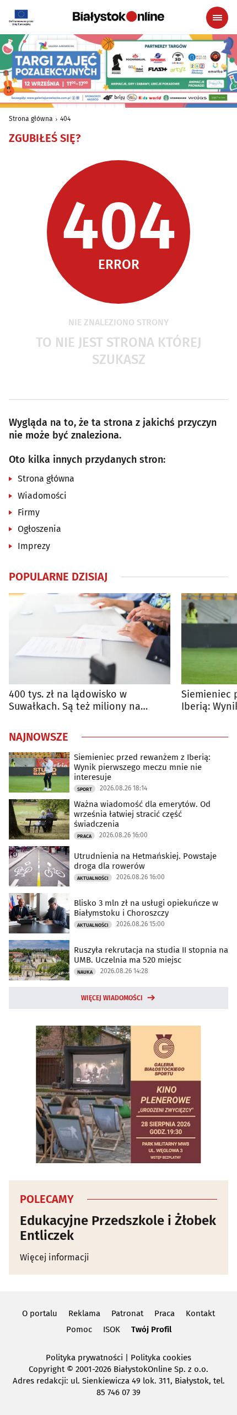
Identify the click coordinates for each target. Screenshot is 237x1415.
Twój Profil (151, 1329)
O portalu (39, 1313)
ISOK (111, 1329)
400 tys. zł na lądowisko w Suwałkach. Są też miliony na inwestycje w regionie (75, 700)
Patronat (127, 1313)
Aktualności (93, 878)
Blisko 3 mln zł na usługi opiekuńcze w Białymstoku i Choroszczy (146, 908)
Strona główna (31, 119)
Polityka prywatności (84, 1358)
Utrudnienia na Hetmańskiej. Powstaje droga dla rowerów (145, 861)
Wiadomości (42, 495)
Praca (84, 836)
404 (65, 119)
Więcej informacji (54, 1257)
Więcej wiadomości (112, 998)
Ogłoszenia (39, 529)
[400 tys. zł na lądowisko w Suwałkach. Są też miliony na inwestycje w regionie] (89, 638)
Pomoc (79, 1329)
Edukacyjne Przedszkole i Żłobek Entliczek (118, 1228)
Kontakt (200, 1313)
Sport (84, 789)
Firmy (29, 512)
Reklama (84, 1313)
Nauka (85, 972)
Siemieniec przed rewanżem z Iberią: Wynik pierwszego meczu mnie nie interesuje (142, 767)
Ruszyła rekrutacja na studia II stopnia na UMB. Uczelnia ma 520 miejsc (151, 955)
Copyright (46, 1369)
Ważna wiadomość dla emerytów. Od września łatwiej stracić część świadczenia (142, 814)
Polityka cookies (161, 1358)
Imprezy (34, 546)
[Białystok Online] (118, 17)
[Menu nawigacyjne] (217, 18)
